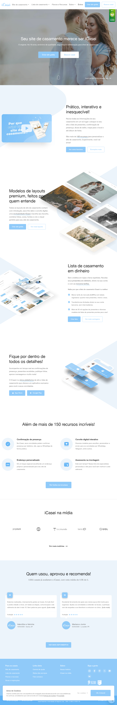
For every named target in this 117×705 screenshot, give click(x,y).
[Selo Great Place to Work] (99, 682)
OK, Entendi (100, 693)
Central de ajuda (39, 669)
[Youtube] (109, 671)
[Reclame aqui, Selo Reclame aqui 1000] (92, 682)
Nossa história (65, 669)
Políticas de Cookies (49, 696)
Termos (23, 700)
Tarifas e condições (12, 700)
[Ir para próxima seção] (58, 78)
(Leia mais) (51, 607)
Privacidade (60, 696)
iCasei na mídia (65, 673)
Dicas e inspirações (12, 680)
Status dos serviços (40, 673)
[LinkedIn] (89, 676)
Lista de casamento (12, 673)
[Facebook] (94, 671)
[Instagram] (89, 671)
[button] (27, 128)
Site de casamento (19, 5)
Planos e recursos (12, 677)
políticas (29, 700)
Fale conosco (38, 677)
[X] (104, 671)
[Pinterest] (99, 671)
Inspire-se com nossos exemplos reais (96, 78)
